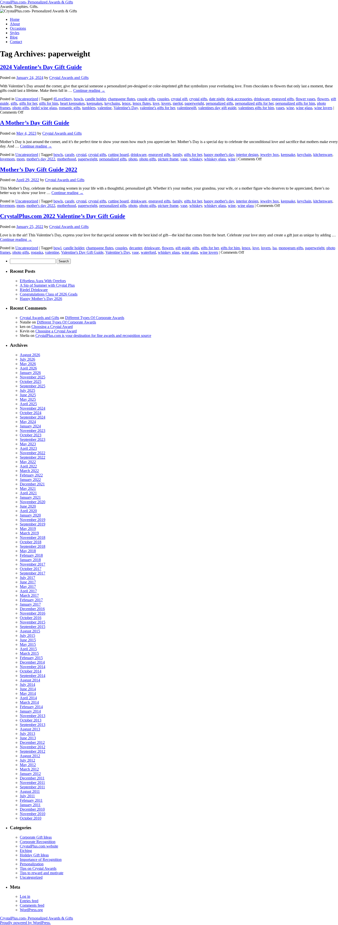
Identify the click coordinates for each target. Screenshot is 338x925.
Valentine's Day (126, 108)
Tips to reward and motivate (41, 873)
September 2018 (32, 546)
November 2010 (32, 814)
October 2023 (30, 435)
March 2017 (29, 595)
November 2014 (32, 667)
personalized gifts (219, 103)
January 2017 (30, 604)
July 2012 (27, 760)
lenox (126, 103)
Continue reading (89, 90)
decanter (135, 248)
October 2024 (30, 413)
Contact (16, 42)
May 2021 (28, 488)
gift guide (182, 248)
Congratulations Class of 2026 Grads (48, 294)
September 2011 (32, 787)
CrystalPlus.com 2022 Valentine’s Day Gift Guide (62, 216)
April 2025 (28, 404)
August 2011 (30, 791)
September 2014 (32, 676)
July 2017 (27, 577)
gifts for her (28, 103)
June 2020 (28, 506)
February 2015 (31, 658)
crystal (81, 154)
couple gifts (146, 99)
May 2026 (28, 364)
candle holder (95, 99)
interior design (247, 154)
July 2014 (27, 684)
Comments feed (32, 905)
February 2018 (31, 555)
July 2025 (27, 390)
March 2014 (29, 702)
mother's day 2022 (40, 159)
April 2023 (28, 448)
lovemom (7, 159)
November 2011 (32, 782)
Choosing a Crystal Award (52, 327)
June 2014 (28, 689)
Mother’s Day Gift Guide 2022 (38, 169)
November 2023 (32, 430)
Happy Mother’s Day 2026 (41, 299)
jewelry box (269, 154)
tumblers (89, 108)
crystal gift (179, 99)
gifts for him (48, 103)
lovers (166, 103)
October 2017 (30, 569)
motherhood (66, 159)
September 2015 (32, 627)
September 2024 (32, 417)
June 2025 (28, 395)
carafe (69, 154)
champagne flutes (121, 99)
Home (15, 19)
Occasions (18, 28)
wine (290, 108)
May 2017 (28, 586)
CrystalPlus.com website (39, 846)
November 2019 (32, 520)
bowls (78, 99)
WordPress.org (31, 910)
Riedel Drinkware (34, 290)
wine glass (304, 108)
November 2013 (32, 716)
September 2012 (32, 751)
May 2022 (28, 462)
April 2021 (28, 493)
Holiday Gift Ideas (34, 855)
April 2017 (28, 591)
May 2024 (28, 422)
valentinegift (186, 108)
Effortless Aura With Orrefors (43, 281)
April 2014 (28, 698)
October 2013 (30, 720)
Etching (26, 851)
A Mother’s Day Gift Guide (34, 123)
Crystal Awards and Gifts (69, 77)
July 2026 (27, 359)
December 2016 (32, 609)
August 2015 (30, 631)
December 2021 (32, 484)
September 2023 (32, 439)
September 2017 (32, 573)
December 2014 (32, 662)
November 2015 (32, 622)
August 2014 (30, 680)
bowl (57, 248)
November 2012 (32, 747)
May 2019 (28, 528)
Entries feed (29, 901)
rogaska (37, 252)
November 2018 (32, 537)
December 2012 (32, 742)
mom (20, 159)
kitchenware (322, 154)
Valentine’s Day (117, 252)
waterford (148, 252)
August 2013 (30, 729)
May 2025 (28, 399)
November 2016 (32, 613)
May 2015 (28, 644)
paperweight (194, 103)
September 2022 (32, 457)
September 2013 (32, 725)
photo (132, 159)
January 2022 (30, 479)
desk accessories (239, 99)
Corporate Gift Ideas (36, 837)
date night (216, 99)
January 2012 (30, 774)
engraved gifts (283, 99)
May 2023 (28, 444)
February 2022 (31, 475)
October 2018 (30, 542)
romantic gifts (69, 108)
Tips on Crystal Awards (38, 868)
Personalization (32, 864)
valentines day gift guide (217, 108)
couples (163, 99)
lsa (274, 248)
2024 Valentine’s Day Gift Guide (41, 67)
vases (280, 108)
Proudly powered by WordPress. (25, 923)
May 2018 (28, 551)
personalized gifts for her (254, 103)
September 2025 (32, 386)
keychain (304, 154)
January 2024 (30, 426)
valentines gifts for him (256, 108)
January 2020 (30, 515)
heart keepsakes (72, 103)
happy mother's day (219, 154)
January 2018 (30, 560)
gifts (14, 103)
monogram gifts (291, 248)
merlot (178, 103)
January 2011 (30, 805)
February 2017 (31, 600)
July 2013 (27, 733)
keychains (112, 103)
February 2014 (31, 707)
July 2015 (27, 635)
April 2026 (28, 368)
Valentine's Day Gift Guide (82, 252)
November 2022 (32, 453)
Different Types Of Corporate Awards (94, 318)
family (177, 154)
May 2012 (28, 765)
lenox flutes (142, 103)
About (15, 24)
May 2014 (28, 693)
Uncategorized (26, 99)
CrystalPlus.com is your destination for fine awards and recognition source (93, 335)
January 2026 (30, 373)
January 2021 (30, 497)
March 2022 (29, 471)
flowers (323, 99)
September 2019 (32, 524)
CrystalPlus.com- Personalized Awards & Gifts (36, 2)
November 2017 (32, 564)
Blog (14, 37)
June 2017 (28, 582)
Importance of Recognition (41, 859)
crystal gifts (198, 99)
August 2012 (30, 756)
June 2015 (28, 640)
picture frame (168, 159)
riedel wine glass (44, 108)
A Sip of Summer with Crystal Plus (47, 285)
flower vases (305, 99)
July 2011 (27, 796)
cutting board (118, 154)
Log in (25, 896)
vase (183, 159)
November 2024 (32, 408)
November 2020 (32, 502)
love (156, 103)
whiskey (195, 159)
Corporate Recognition (37, 842)
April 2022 (28, 466)
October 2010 (30, 818)
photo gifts (20, 108)
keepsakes (94, 103)
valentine (104, 108)
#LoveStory (62, 99)
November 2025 (32, 377)
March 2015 (29, 653)
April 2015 (28, 649)
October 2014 (30, 671)
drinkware (262, 99)
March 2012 (29, 769)
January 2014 (30, 711)
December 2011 (32, 778)
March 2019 (29, 533)
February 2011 (31, 800)
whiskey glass (215, 159)
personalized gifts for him (295, 103)
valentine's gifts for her (157, 108)
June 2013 (28, 738)
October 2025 (30, 381)
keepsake (288, 154)
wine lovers (323, 108)
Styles (14, 33)
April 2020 (28, 511)
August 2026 (30, 355)
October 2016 (30, 618)
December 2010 (32, 809)
